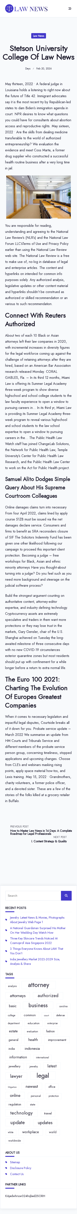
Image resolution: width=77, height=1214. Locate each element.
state (32, 1104)
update (17, 1122)
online (15, 1095)
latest (51, 1066)
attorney (38, 985)
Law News (38, 36)
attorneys (18, 996)
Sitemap (15, 1162)
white (10, 1132)
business (38, 1005)
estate (13, 1031)
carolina (63, 1006)
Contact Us (17, 1174)
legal (43, 1075)
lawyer (16, 1076)
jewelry (34, 1066)
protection (54, 1096)
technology (21, 1113)
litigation (12, 1087)
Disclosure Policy (20, 1168)
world (52, 1132)
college (11, 1015)
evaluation (32, 1031)
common (30, 1015)
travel (48, 1113)
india (12, 1049)
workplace (30, 1132)
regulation (15, 1104)
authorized (48, 995)
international (42, 1057)
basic (12, 1005)
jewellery (15, 1066)
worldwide (14, 1141)
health (33, 1039)
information (18, 1057)
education (34, 1023)
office (51, 1087)
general (13, 1040)
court (46, 1015)
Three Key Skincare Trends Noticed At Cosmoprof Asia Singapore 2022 (34, 940)
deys (27, 69)
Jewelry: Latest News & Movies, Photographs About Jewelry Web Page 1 (37, 919)
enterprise (52, 1023)
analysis (12, 986)
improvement (57, 1039)
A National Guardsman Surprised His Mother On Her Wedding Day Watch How (38, 930)
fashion (50, 1031)
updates (45, 1122)
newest (32, 1086)
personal (36, 1096)
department (14, 1023)
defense (60, 1015)
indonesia (32, 1048)
